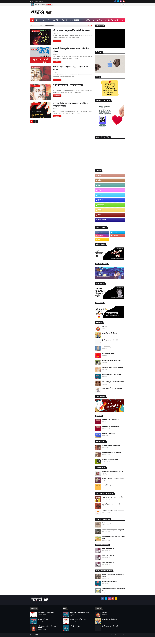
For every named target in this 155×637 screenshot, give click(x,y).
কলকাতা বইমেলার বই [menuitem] (111, 20)
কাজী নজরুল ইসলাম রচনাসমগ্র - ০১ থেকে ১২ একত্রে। (112, 472)
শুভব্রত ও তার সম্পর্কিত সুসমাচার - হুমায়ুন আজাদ (113, 529)
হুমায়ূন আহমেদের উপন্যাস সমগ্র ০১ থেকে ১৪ (112, 388)
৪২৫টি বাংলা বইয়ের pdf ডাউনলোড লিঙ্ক (111, 374)
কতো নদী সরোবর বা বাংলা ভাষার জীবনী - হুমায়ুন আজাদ (113, 537)
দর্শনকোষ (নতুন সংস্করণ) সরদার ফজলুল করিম (112, 497)
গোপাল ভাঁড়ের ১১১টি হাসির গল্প (109, 333)
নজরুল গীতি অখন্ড (106, 485)
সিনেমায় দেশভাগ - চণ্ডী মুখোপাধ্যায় (110, 581)
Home (31, 1)
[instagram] (121, 1)
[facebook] (115, 1)
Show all (90, 25)
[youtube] (124, 1)
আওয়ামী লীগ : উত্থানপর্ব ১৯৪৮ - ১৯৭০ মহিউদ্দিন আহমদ (71, 68)
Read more (56, 40)
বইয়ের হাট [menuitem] (64, 20)
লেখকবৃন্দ (104, 326)
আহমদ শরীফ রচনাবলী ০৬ (108, 562)
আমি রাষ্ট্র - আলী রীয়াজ (40, 4)
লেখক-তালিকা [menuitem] (86, 20)
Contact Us (122, 634)
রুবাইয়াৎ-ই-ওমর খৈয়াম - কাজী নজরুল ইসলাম (113, 478)
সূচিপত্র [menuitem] (37, 20)
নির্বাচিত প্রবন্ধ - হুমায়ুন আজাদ (109, 523)
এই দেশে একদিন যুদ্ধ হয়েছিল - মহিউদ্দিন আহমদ (71, 30)
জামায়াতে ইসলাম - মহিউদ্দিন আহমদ (46, 612)
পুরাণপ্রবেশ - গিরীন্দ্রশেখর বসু (108, 433)
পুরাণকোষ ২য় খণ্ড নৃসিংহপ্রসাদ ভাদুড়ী (110, 426)
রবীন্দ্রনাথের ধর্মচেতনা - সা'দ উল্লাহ (110, 459)
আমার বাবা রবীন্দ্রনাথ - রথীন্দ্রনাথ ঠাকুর (111, 445)
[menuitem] (32, 20)
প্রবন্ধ (99, 215)
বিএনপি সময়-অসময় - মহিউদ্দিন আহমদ (68, 85)
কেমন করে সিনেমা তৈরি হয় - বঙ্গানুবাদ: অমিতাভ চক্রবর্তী (113, 575)
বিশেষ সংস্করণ (102, 220)
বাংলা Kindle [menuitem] (74, 20)
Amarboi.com (42, 634)
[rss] (102, 239)
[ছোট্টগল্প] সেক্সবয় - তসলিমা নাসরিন (110, 340)
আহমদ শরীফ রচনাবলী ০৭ (108, 555)
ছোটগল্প (100, 195)
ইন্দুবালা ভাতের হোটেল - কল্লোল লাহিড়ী (111, 360)
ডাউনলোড (101, 205)
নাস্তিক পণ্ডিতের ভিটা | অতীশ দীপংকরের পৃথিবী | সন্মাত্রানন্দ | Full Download (113, 382)
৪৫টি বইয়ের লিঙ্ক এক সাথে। (108, 353)
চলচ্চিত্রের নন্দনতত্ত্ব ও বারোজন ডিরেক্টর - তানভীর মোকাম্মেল (113, 589)
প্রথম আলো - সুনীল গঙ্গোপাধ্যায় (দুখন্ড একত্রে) (112, 367)
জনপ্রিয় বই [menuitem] (46, 20)
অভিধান (100, 180)
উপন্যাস (100, 185)
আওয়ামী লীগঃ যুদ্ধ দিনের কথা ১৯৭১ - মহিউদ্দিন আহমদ (71, 50)
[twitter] (118, 1)
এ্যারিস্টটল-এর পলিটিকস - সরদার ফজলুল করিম (113, 511)
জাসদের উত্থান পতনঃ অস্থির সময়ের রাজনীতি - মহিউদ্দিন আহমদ (70, 104)
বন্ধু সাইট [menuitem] (55, 20)
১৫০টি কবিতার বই (106, 347)
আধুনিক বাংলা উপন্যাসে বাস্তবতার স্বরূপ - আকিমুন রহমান (79, 613)
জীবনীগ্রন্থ (100, 200)
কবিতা (99, 190)
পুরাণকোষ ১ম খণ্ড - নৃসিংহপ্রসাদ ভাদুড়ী (111, 419)
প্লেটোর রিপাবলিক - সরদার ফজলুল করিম (111, 504)
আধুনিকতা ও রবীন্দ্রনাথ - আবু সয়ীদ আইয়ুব (111, 452)
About (36, 1)
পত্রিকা (100, 210)
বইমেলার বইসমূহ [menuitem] (98, 20)
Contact (41, 1)
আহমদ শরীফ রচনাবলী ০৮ (108, 548)
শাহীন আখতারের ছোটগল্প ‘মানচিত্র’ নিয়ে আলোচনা (47, 627)
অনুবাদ (100, 175)
